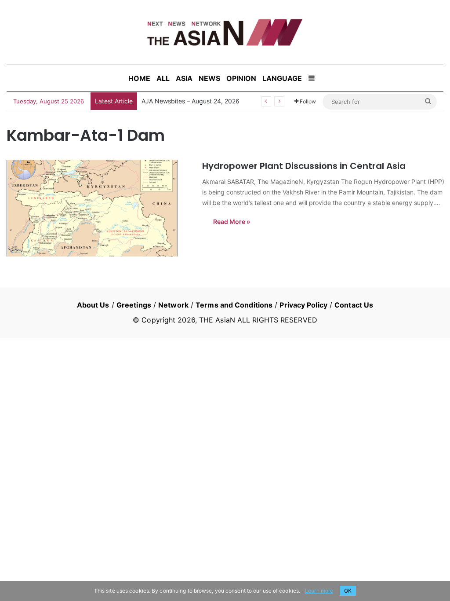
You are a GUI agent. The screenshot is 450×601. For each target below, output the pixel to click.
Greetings (133, 304)
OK (348, 590)
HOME (139, 78)
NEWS (209, 78)
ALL (163, 78)
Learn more (319, 590)
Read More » (231, 221)
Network (173, 304)
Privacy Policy (303, 304)
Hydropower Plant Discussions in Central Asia (304, 166)
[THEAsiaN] (225, 32)
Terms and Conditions (234, 304)
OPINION (241, 78)
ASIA (184, 78)
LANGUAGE (282, 78)
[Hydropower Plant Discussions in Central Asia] (99, 208)
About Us (93, 304)
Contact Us (353, 304)
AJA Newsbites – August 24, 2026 (191, 101)
